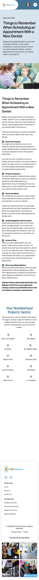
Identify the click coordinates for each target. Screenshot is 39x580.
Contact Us (8, 494)
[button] (27, 4)
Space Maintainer (10, 514)
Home (6, 487)
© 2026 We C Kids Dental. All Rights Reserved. (19, 527)
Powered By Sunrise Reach (19, 538)
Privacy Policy (16, 532)
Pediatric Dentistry (10, 502)
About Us (7, 490)
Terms (25, 532)
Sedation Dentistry (10, 510)
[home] (8, 4)
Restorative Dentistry (11, 506)
